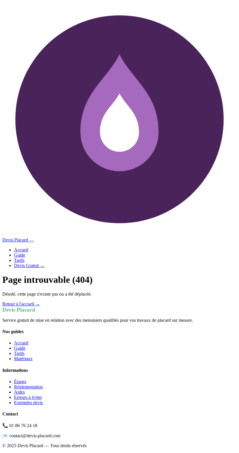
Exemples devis (28, 402)
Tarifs (19, 260)
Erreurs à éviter (28, 397)
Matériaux (23, 358)
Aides (19, 392)
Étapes (20, 381)
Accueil (21, 249)
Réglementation (28, 386)
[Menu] (31, 241)
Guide (19, 255)
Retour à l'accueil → (21, 303)
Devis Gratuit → (29, 265)
